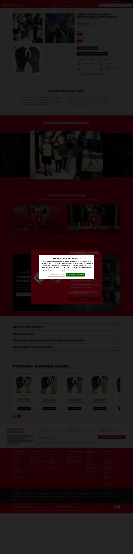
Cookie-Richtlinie (72, 267)
